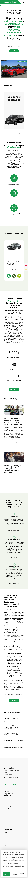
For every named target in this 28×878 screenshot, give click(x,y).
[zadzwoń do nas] (14, 276)
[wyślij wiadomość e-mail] (19, 276)
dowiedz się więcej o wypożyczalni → (14, 695)
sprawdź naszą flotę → (14, 530)
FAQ (5, 843)
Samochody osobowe (9, 810)
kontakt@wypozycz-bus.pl (11, 777)
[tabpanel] (14, 260)
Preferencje (22, 873)
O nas (5, 841)
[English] (26, 267)
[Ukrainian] (26, 269)
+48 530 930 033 (8, 774)
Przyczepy (6, 816)
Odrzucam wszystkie (15, 873)
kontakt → (14, 557)
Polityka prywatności (9, 849)
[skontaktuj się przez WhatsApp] (9, 276)
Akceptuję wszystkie (6, 873)
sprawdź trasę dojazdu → (14, 583)
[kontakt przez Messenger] (10, 784)
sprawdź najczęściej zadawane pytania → (13, 748)
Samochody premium (9, 812)
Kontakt (6, 847)
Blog (5, 845)
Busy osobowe (7, 808)
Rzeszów (6, 832)
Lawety (5, 819)
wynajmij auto (14, 51)
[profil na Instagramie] (15, 784)
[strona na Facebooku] (5, 784)
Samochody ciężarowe (9, 814)
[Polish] (26, 265)
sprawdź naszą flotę (14, 46)
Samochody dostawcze (9, 806)
